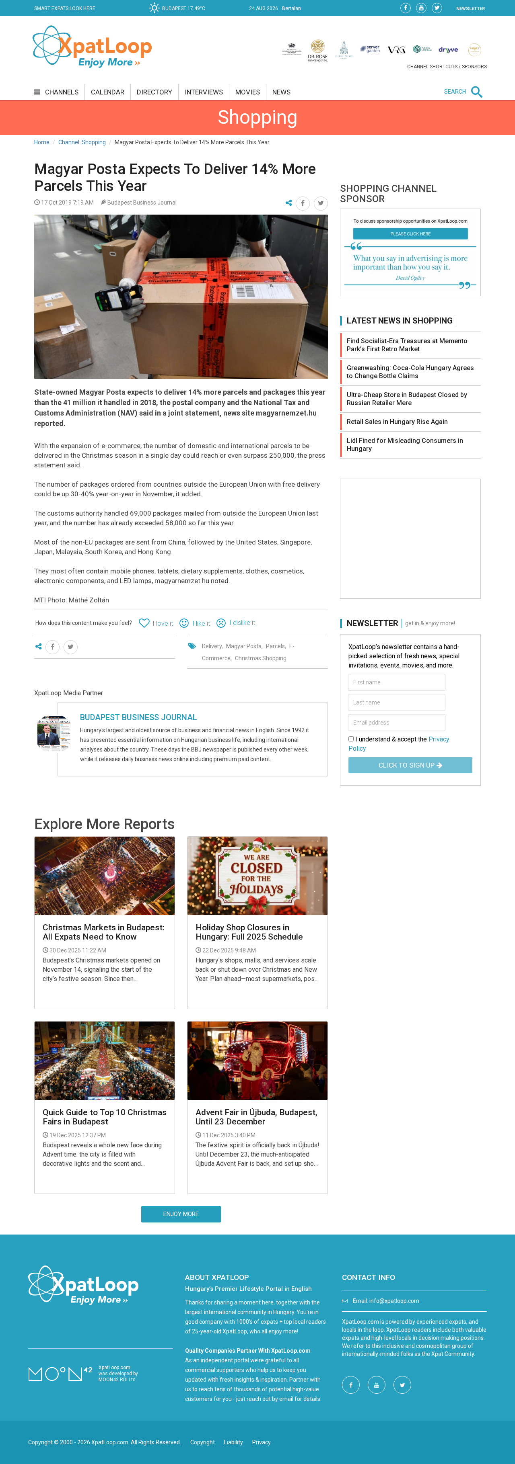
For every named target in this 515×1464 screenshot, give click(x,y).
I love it (162, 623)
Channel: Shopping (82, 142)
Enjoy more (181, 1214)
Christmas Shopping (260, 658)
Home (41, 142)
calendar (107, 92)
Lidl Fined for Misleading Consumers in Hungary (405, 445)
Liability (233, 1442)
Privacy (261, 1442)
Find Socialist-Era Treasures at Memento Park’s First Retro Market (407, 345)
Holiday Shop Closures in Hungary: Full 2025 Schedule (249, 932)
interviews (204, 92)
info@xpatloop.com (394, 1301)
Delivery (212, 646)
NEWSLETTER (470, 8)
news (281, 92)
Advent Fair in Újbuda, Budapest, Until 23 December (256, 1117)
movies (247, 92)
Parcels (275, 646)
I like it (201, 623)
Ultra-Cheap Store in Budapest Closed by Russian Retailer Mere (407, 399)
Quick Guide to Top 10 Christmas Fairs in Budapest (105, 1117)
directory (154, 92)
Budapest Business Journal (138, 717)
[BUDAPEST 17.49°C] (179, 14)
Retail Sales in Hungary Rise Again (397, 422)
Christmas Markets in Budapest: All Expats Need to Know (104, 932)
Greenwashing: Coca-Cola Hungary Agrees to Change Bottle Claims (410, 372)
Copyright (202, 1442)
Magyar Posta (244, 646)
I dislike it (242, 623)
